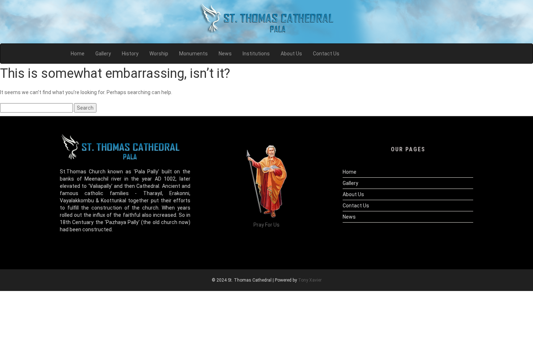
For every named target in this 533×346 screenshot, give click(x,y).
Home (349, 172)
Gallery (350, 183)
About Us (353, 194)
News (349, 217)
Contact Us (356, 205)
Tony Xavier (310, 280)
